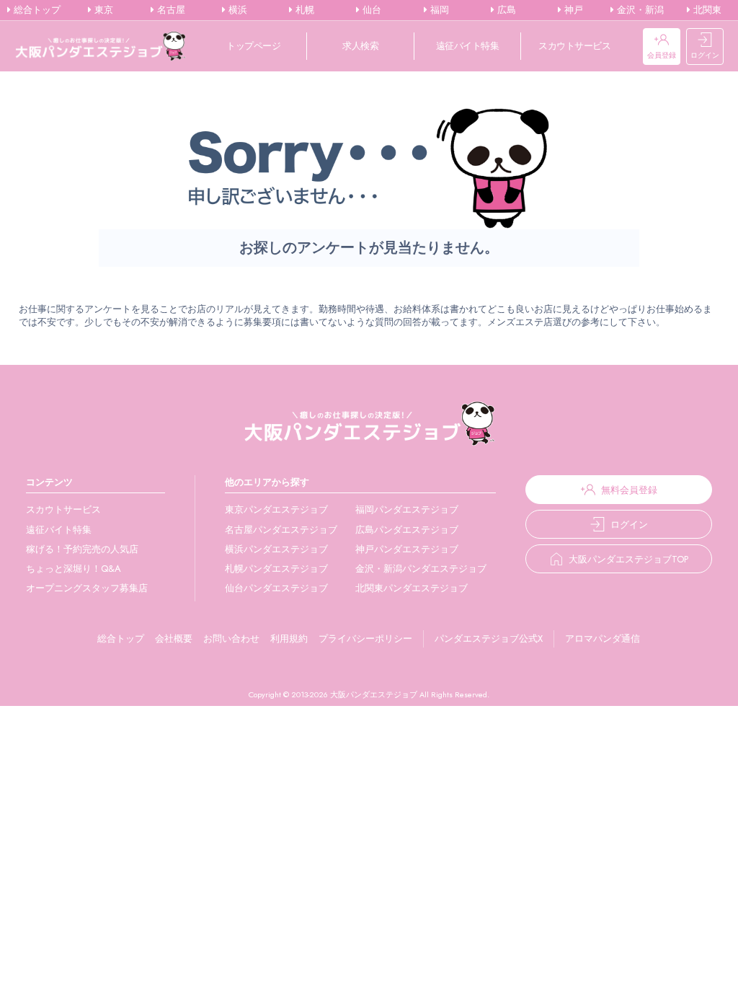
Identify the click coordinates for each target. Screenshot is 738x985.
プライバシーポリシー (365, 638)
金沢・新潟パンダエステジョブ (420, 568)
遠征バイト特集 (467, 46)
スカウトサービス (574, 46)
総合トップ (36, 10)
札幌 (303, 10)
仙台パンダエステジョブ (276, 588)
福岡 (438, 10)
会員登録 (661, 55)
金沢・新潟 (639, 10)
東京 (102, 10)
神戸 (572, 10)
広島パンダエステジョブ (406, 529)
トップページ (253, 46)
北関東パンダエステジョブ (411, 588)
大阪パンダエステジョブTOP (628, 559)
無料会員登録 (629, 490)
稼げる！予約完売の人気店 (82, 549)
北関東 (705, 10)
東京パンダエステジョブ (276, 509)
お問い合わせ (231, 638)
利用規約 (289, 638)
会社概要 (173, 638)
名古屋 (169, 10)
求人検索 (360, 46)
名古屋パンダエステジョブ (281, 529)
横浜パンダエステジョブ (276, 549)
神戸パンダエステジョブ (406, 549)
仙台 (370, 10)
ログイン (704, 55)
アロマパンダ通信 (602, 638)
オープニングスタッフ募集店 (87, 588)
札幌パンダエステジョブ (276, 568)
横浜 (236, 10)
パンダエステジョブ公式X (489, 638)
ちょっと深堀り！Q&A (73, 568)
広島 (505, 10)
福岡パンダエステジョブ (406, 509)
